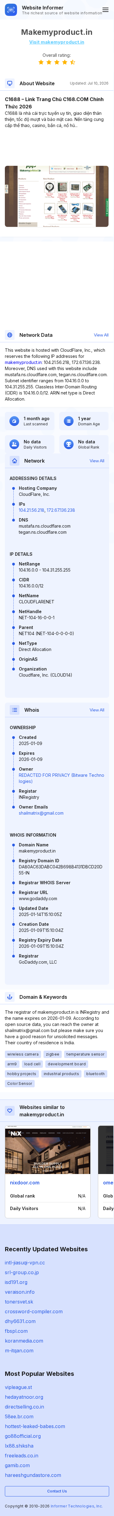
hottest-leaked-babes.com (35, 1426)
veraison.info (20, 1292)
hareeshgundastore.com (33, 1475)
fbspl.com (16, 1331)
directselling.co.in (24, 1407)
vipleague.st (18, 1387)
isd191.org (16, 1282)
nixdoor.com (25, 1183)
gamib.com (17, 1465)
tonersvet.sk (19, 1302)
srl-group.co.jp (22, 1272)
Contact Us (57, 1491)
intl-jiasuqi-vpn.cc (25, 1263)
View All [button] (101, 335)
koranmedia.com (24, 1341)
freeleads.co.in (21, 1455)
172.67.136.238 (61, 510)
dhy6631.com (20, 1321)
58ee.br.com (19, 1416)
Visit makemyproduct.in (56, 42)
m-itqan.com (19, 1350)
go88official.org (23, 1436)
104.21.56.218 (31, 510)
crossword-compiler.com (34, 1311)
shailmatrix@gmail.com (41, 813)
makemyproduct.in (23, 362)
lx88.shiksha (19, 1446)
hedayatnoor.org (24, 1397)
